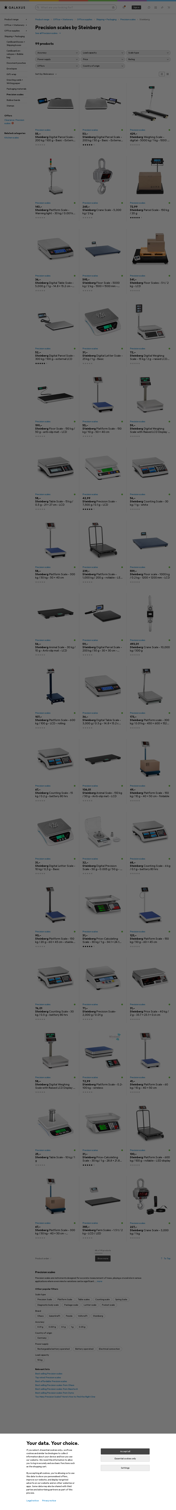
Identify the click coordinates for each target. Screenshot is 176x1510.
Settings (125, 1468)
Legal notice (32, 1500)
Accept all (125, 1451)
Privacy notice (49, 1500)
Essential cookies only (125, 1458)
